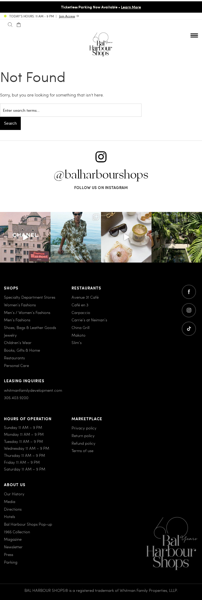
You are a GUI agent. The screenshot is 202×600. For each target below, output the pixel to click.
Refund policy (83, 443)
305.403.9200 (16, 397)
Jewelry (10, 335)
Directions (13, 509)
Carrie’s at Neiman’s (89, 319)
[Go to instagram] (189, 310)
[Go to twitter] (189, 329)
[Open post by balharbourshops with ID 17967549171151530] (75, 237)
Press (8, 554)
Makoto (78, 335)
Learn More (131, 6)
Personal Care (16, 365)
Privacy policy (84, 427)
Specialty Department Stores (29, 297)
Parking (10, 562)
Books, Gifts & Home (22, 350)
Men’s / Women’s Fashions (27, 312)
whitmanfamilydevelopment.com (33, 390)
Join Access (67, 16)
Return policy (83, 435)
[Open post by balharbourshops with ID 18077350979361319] (177, 237)
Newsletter (13, 546)
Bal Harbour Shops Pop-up (28, 524)
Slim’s (77, 342)
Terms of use (82, 450)
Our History (14, 493)
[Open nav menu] (194, 35)
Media (9, 501)
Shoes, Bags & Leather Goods (30, 327)
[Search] (10, 25)
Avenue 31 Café (85, 297)
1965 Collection (17, 531)
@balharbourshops (101, 175)
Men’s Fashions (17, 319)
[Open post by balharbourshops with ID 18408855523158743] (25, 237)
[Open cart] (18, 25)
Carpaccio (81, 312)
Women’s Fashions (20, 304)
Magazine (13, 539)
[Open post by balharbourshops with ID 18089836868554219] (126, 237)
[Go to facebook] (189, 292)
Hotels (9, 516)
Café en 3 (80, 304)
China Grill (80, 327)
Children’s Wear (18, 342)
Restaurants (14, 357)
